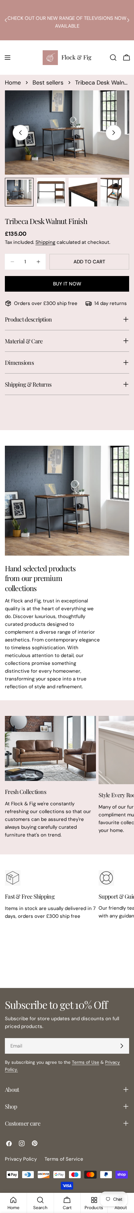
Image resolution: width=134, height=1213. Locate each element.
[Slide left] (20, 132)
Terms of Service (64, 1159)
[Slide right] (113, 132)
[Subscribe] (121, 1046)
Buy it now (67, 284)
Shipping (45, 242)
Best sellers (48, 82)
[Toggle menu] (7, 57)
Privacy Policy (21, 1159)
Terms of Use (85, 1062)
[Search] (113, 57)
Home (13, 82)
